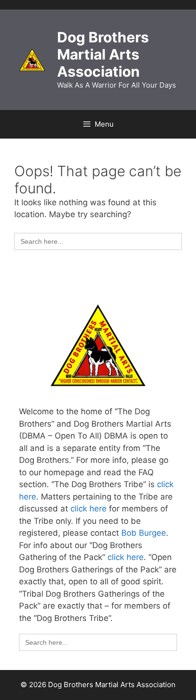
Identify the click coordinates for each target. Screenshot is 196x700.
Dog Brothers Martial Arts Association (103, 54)
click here (88, 508)
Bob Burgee (143, 533)
